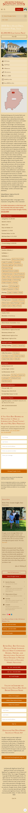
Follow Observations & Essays (14, 700)
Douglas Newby (6, 499)
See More (4, 542)
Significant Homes (8, 770)
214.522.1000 (5, 211)
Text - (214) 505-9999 (10, 629)
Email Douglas (9, 633)
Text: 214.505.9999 (6, 432)
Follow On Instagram (14, 696)
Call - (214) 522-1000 (10, 624)
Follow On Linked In (14, 705)
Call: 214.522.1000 (14, 430)
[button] (14, 99)
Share (13, 36)
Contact (18, 9)
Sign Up (14, 724)
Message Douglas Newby (14, 471)
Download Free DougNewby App (13, 757)
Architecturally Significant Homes (12, 768)
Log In (14, 798)
